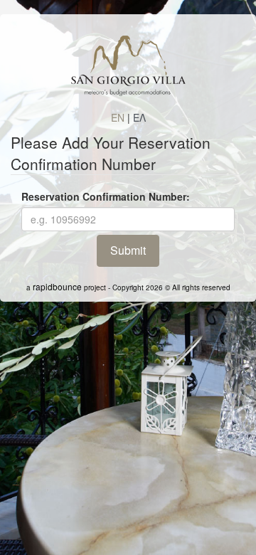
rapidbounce (57, 286)
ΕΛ (139, 117)
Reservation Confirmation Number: (105, 196)
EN (117, 117)
